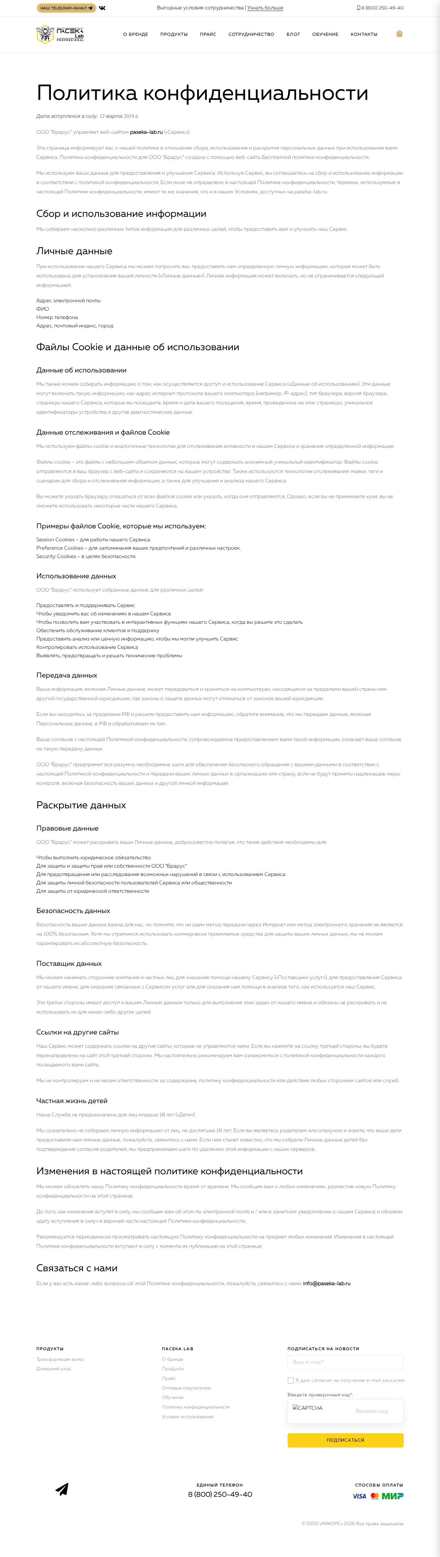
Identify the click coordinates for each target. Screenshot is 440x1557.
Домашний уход (53, 1369)
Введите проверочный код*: (320, 1395)
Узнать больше (265, 8)
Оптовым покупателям (186, 1388)
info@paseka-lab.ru (326, 1283)
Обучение (325, 35)
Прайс (208, 35)
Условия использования (188, 1417)
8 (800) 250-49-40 (382, 8)
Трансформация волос (60, 1359)
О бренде (135, 35)
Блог (293, 35)
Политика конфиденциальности (196, 1407)
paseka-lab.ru (146, 132)
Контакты (364, 35)
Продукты (174, 35)
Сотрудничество (252, 35)
